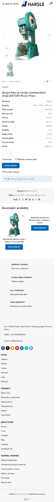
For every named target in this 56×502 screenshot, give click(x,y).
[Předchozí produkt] (44, 81)
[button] (4, 35)
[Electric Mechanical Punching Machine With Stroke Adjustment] (40, 213)
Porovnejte (5, 478)
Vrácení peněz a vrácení (10, 469)
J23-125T (21, 195)
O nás (3, 431)
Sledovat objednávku (9, 460)
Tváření (4, 368)
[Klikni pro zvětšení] (7, 55)
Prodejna (4, 444)
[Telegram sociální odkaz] (39, 199)
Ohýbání (4, 359)
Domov (4, 426)
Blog (3, 439)
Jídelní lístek (7, 422)
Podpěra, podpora (10, 455)
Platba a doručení (8, 473)
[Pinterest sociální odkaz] (29, 199)
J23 (15, 195)
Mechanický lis (15, 81)
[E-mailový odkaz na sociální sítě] (26, 199)
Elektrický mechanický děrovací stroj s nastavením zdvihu (40, 220)
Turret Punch (6, 415)
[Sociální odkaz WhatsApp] (36, 199)
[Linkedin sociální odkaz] (32, 199)
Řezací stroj (5, 393)
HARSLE (5, 87)
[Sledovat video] (7, 48)
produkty (5, 388)
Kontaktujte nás (6, 448)
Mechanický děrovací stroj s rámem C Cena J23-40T (14, 240)
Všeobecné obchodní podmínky (13, 464)
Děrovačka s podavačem (10, 397)
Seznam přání (6, 482)
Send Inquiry (11, 165)
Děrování (4, 372)
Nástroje (4, 381)
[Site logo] (32, 3)
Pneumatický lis (7, 406)
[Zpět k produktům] (47, 81)
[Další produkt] (50, 81)
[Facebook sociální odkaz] (19, 199)
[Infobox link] (27, 267)
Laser (3, 377)
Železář (4, 410)
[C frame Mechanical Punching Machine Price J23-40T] (14, 224)
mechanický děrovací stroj (35, 195)
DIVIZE (4, 355)
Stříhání (4, 363)
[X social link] (22, 199)
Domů (4, 81)
